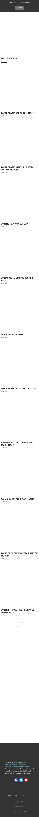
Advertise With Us (25, 2)
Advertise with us (19, 806)
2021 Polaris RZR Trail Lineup (17, 113)
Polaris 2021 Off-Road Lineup (17, 499)
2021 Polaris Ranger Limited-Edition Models (17, 168)
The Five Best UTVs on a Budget (18, 388)
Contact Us (11, 2)
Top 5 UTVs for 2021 (12, 334)
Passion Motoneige (14, 767)
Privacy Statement (19, 811)
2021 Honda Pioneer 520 (14, 224)
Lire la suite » (4, 116)
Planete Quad (13, 764)
